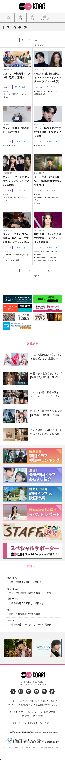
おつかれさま (44, 260)
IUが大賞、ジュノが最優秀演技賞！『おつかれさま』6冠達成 (47, 238)
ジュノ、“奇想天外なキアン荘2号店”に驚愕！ (17, 75)
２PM (6, 91)
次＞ (50, 40)
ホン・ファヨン (55, 91)
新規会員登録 (48, 701)
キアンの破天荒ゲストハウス (15, 94)
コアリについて (17, 701)
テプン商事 (15, 260)
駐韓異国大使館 (41, 94)
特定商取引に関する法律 (32, 716)
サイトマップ (18, 723)
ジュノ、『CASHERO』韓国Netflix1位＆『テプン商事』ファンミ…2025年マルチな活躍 (16, 238)
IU (36, 260)
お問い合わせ (27, 705)
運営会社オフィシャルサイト (40, 723)
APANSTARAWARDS (50, 257)
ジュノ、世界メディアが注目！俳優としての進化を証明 (47, 132)
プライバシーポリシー (30, 712)
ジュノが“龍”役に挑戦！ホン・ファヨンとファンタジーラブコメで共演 (47, 77)
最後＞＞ (39, 45)
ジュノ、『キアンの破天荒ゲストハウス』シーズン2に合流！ (16, 180)
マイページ (13, 705)
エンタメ (7, 87)
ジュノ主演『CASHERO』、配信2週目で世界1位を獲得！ (47, 180)
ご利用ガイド (33, 701)
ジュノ (6, 97)
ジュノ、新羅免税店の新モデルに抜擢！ (16, 130)
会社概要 (13, 712)
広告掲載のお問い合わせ (46, 705)
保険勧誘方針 (49, 712)
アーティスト (20, 87)
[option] (18, 648)
